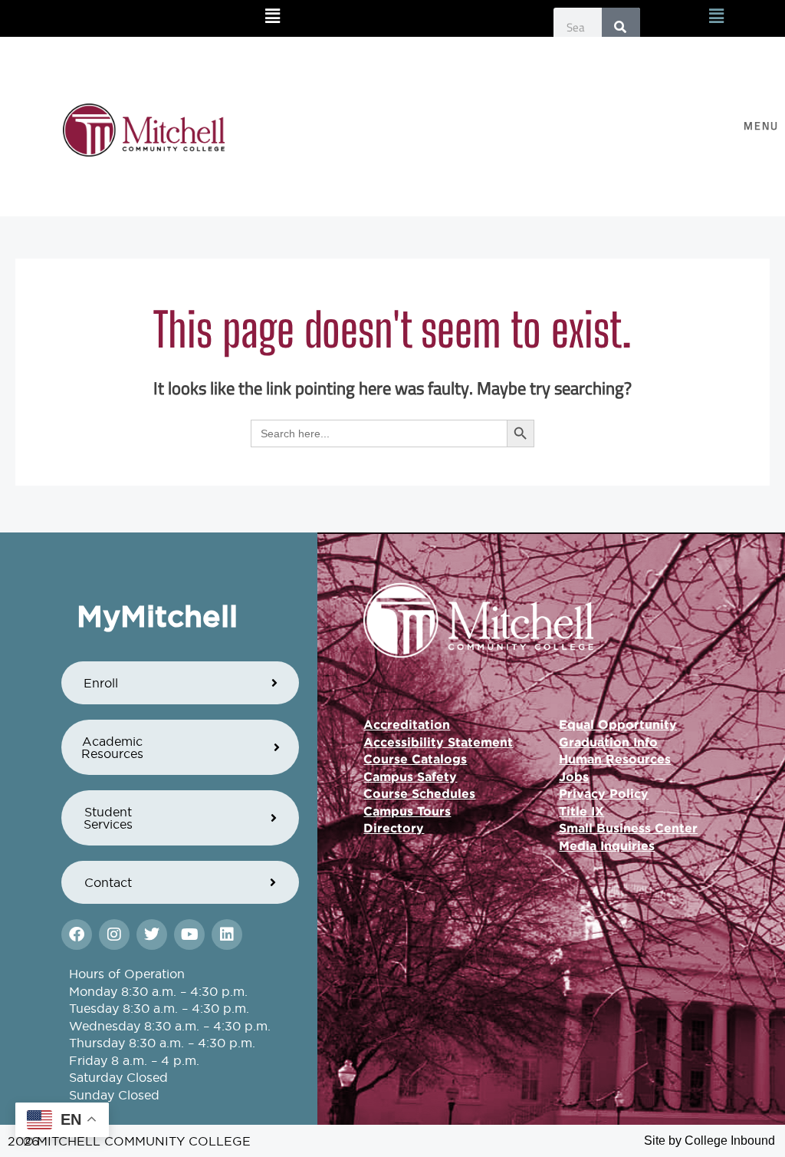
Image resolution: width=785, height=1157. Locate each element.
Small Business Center (628, 828)
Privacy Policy (604, 793)
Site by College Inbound (709, 1140)
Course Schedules (419, 793)
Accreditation (406, 724)
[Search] (621, 27)
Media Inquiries (607, 845)
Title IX (581, 811)
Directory (393, 828)
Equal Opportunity (618, 724)
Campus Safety (410, 776)
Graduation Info (608, 742)
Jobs (574, 776)
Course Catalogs (415, 759)
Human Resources (615, 759)
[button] (273, 16)
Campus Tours (407, 811)
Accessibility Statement (438, 742)
